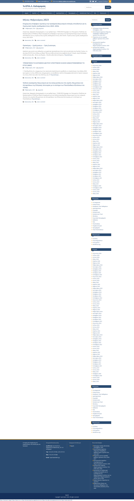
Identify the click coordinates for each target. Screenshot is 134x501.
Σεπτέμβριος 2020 (97, 187)
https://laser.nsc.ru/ (17, 500)
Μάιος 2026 (96, 71)
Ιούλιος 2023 (96, 137)
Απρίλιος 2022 (96, 164)
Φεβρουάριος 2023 (97, 147)
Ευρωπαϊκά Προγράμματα (99, 218)
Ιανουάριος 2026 (97, 79)
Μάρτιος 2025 (96, 98)
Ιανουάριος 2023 (97, 149)
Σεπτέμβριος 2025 (97, 87)
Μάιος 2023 (96, 141)
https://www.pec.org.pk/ (6, 500)
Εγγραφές (95, 210)
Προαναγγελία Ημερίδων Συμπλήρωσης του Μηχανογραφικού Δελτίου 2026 (101, 44)
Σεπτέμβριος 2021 (97, 178)
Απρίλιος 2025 (96, 96)
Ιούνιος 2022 (96, 160)
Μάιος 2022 (96, 162)
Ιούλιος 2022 (96, 158)
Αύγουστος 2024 (97, 112)
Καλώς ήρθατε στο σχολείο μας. (67, 1)
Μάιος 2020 (96, 193)
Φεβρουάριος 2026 (97, 77)
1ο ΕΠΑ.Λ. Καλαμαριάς (34, 6)
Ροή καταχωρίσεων (98, 240)
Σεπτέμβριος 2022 (97, 156)
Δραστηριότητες (60, 13)
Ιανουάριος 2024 (97, 125)
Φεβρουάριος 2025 (97, 100)
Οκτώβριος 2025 (97, 85)
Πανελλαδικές (96, 224)
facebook (25, 446)
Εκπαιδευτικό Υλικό (85, 13)
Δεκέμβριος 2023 (97, 127)
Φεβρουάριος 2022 (97, 168)
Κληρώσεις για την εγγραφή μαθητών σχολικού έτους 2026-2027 (101, 38)
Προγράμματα (72, 13)
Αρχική (26, 13)
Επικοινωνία (103, 13)
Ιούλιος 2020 (96, 189)
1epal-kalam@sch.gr (43, 1)
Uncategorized (96, 202)
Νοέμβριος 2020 (97, 186)
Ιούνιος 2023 (96, 139)
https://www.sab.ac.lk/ (66, 500)
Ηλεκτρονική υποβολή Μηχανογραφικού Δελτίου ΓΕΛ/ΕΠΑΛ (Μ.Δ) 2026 (101, 49)
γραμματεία (41, 28)
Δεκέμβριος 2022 (97, 151)
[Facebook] (90, 1)
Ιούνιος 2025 (96, 92)
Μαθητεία (95, 220)
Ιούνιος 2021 (96, 182)
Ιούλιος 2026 (96, 67)
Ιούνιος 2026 (96, 69)
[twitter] (96, 1)
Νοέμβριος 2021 (97, 174)
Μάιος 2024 (96, 118)
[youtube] (93, 1)
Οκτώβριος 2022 (97, 154)
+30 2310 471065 (29, 1)
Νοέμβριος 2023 (97, 129)
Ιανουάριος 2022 (97, 170)
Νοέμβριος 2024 (97, 106)
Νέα (95, 13)
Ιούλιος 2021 (96, 180)
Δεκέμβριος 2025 (97, 81)
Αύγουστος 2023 (97, 135)
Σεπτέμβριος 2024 (97, 110)
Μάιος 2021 (96, 184)
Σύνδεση (95, 238)
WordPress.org (96, 244)
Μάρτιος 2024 (96, 121)
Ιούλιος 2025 (96, 90)
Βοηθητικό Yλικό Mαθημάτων (100, 206)
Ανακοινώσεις (28, 40)
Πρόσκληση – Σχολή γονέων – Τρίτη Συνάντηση (39, 45)
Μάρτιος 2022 (96, 166)
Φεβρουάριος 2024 (97, 123)
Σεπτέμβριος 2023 (97, 133)
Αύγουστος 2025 (97, 89)
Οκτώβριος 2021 (97, 176)
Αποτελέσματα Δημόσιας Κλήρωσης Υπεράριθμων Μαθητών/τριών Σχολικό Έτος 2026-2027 (102, 33)
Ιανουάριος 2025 (97, 102)
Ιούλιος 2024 (96, 114)
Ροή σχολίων (96, 242)
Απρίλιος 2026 (96, 73)
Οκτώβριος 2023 (97, 131)
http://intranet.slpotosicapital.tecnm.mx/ (32, 500)
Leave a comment (41, 40)
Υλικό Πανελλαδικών (98, 229)
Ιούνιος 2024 (96, 116)
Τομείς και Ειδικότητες (46, 13)
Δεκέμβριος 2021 (97, 172)
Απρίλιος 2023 (96, 143)
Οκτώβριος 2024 (97, 108)
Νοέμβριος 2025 (97, 83)
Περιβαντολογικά (97, 226)
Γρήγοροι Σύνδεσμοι (103, 1)
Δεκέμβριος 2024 (97, 104)
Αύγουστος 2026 (97, 65)
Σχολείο (34, 13)
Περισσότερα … (68, 55)
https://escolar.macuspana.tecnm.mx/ (51, 500)
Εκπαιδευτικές (96, 212)
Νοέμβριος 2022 (97, 153)
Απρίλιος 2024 (96, 120)
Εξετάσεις (95, 216)
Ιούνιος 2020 (96, 191)
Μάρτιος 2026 (96, 75)
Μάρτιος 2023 (96, 145)
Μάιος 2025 (96, 94)
